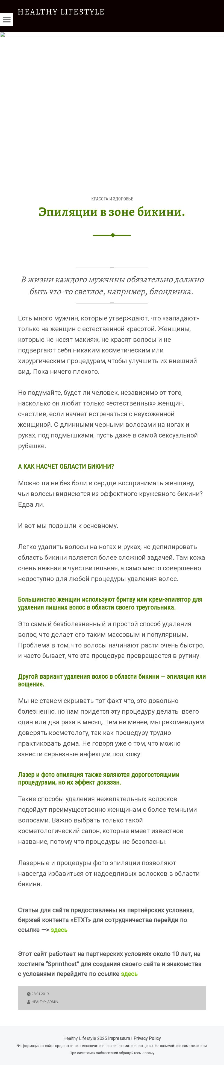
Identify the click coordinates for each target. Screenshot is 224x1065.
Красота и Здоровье (112, 199)
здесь (59, 929)
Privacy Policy (147, 1038)
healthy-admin (45, 1002)
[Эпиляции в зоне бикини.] (112, 35)
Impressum (119, 1038)
